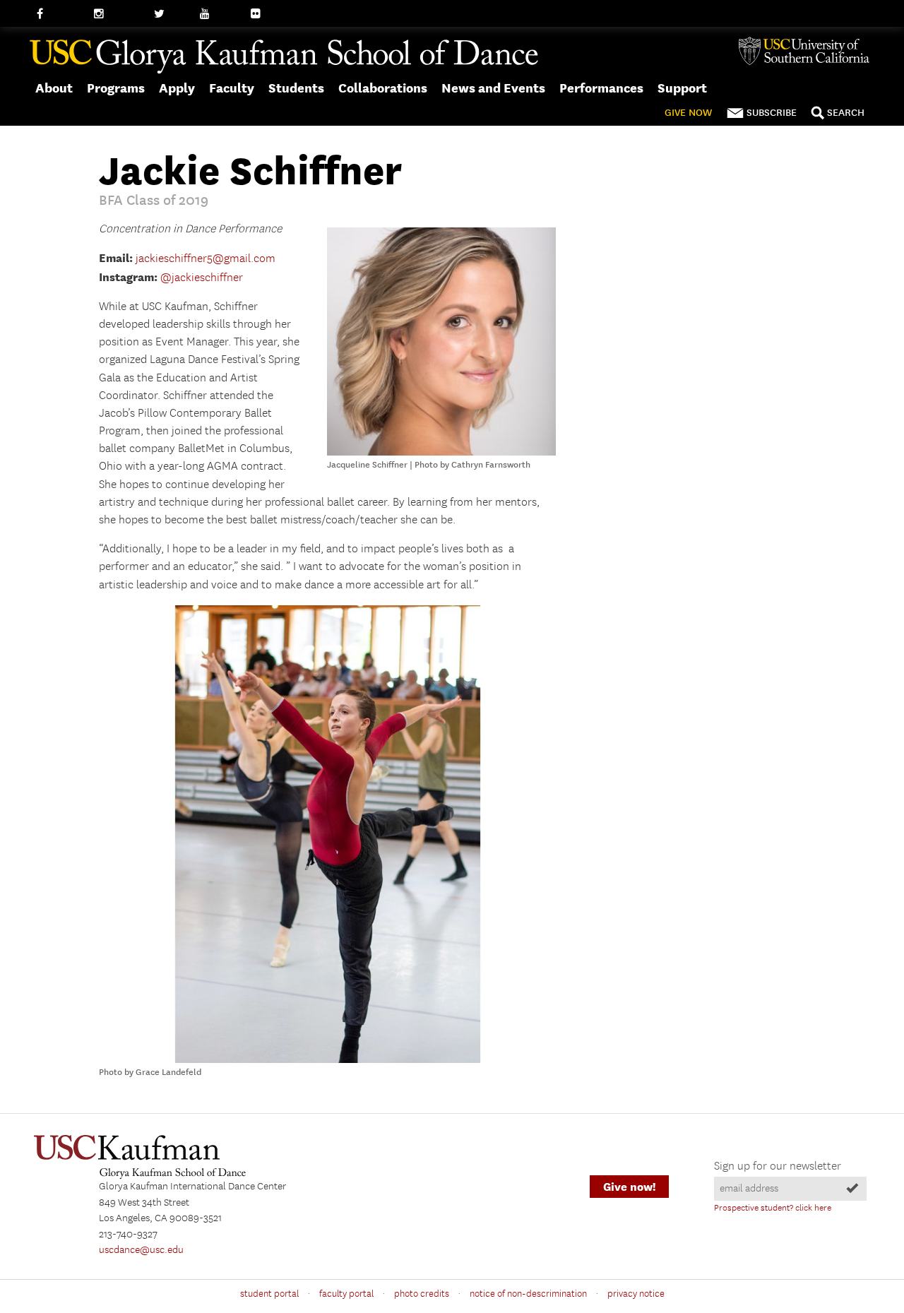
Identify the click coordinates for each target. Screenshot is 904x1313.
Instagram (117, 14)
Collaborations (382, 88)
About (54, 88)
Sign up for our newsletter (777, 1166)
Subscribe (772, 113)
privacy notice (636, 1294)
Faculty (231, 88)
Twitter (170, 14)
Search (845, 113)
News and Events (493, 88)
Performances (601, 88)
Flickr (263, 14)
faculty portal (346, 1294)
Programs (116, 88)
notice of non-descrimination (528, 1294)
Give (688, 113)
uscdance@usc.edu (141, 1250)
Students (296, 88)
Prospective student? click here (772, 1208)
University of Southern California (809, 51)
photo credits (421, 1294)
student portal (269, 1294)
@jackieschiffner (201, 278)
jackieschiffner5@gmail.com (205, 259)
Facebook (58, 14)
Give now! (629, 1187)
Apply (177, 88)
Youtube (219, 14)
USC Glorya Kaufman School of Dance (284, 57)
